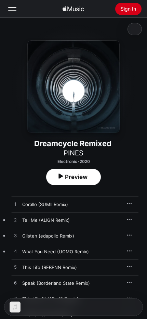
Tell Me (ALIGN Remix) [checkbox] (46, 220)
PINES (73, 153)
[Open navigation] (12, 8)
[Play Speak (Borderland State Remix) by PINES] (15, 283)
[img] (73, 9)
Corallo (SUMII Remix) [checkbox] (45, 204)
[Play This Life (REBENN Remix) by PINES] (15, 267)
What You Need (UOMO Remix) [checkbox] (55, 251)
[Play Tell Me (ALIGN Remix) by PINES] (15, 220)
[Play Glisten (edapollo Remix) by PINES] (15, 236)
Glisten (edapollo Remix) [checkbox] (48, 236)
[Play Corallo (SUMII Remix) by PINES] (15, 204)
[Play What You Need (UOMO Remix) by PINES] (15, 251)
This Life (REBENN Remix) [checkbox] (49, 267)
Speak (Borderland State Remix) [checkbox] (56, 283)
